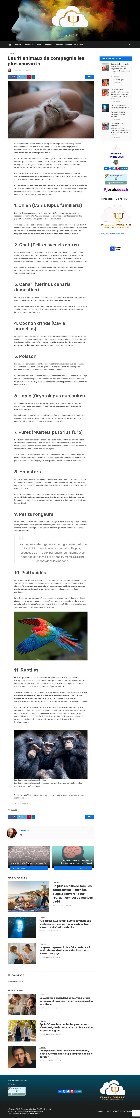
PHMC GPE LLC (46, 1109)
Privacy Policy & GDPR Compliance (112, 234)
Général (11, 53)
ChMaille (18, 70)
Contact (59, 45)
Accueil (18, 45)
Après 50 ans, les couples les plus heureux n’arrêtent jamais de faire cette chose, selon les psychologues (66, 1027)
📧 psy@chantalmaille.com (17, 1080)
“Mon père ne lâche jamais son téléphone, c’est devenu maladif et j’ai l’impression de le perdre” (66, 1053)
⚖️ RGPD (107, 1111)
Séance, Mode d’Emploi (122, 1111)
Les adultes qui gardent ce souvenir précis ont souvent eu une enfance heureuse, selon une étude (66, 1001)
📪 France (11, 1084)
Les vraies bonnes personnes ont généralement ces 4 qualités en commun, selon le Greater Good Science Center (120, 129)
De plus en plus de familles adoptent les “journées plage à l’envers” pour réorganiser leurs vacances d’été (72, 893)
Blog (39, 45)
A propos (48, 45)
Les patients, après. (118, 80)
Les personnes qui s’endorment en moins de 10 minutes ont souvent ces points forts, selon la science (120, 94)
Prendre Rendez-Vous (74, 45)
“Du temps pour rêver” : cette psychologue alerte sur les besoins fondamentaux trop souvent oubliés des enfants (65, 924)
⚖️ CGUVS (99, 1111)
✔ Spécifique (28, 45)
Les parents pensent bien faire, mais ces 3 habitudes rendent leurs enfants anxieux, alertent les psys (64, 950)
